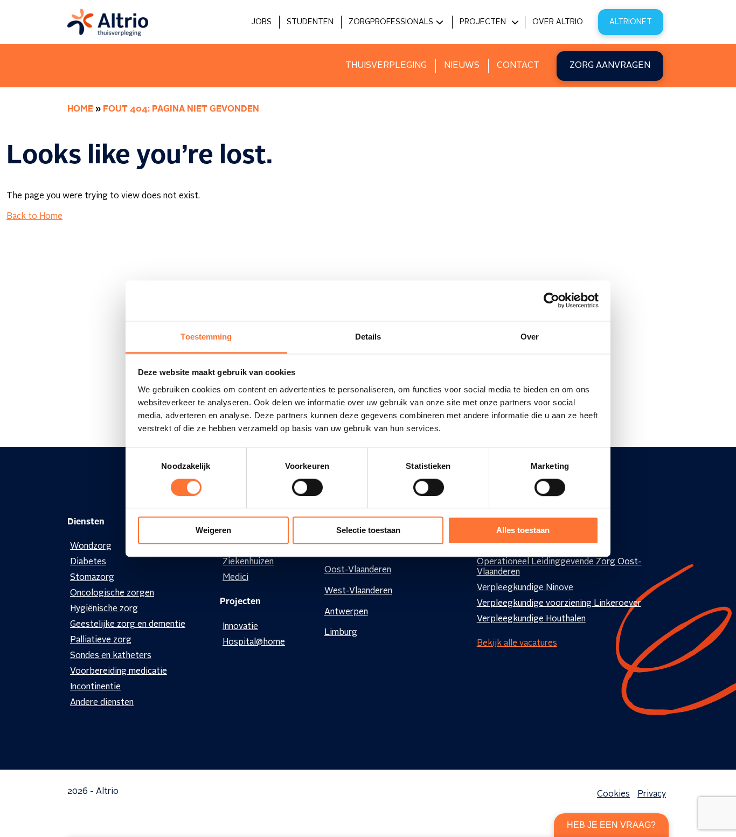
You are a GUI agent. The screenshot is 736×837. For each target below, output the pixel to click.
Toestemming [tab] (206, 336)
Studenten (310, 22)
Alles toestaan (523, 530)
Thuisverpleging (386, 65)
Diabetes (88, 562)
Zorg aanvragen (610, 65)
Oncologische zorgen (112, 593)
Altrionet (630, 22)
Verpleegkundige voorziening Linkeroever (559, 603)
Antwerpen (346, 612)
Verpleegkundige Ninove (525, 588)
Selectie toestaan (368, 530)
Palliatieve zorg (100, 640)
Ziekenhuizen (248, 562)
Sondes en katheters (110, 656)
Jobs (261, 22)
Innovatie (240, 626)
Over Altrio (557, 22)
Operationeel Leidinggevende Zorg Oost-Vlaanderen (559, 567)
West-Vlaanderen (358, 591)
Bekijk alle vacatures (517, 643)
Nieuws (462, 65)
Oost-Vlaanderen (357, 570)
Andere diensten (102, 702)
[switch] (307, 487)
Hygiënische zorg (104, 609)
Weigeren (213, 530)
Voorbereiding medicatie (118, 671)
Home (80, 109)
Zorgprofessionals (391, 22)
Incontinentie (95, 687)
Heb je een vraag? (611, 824)
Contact (518, 65)
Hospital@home (254, 642)
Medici (235, 577)
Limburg (340, 632)
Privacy (651, 794)
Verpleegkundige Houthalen (531, 619)
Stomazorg (92, 577)
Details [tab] (368, 336)
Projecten (483, 22)
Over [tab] (529, 336)
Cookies (613, 794)
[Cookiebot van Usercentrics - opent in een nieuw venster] (551, 300)
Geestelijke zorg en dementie (127, 624)
